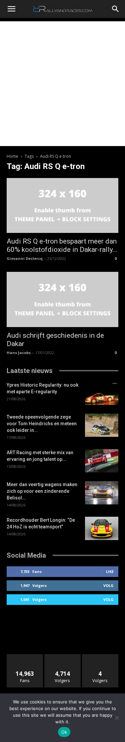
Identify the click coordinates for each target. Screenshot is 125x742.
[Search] (115, 9)
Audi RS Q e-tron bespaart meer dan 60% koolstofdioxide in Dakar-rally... (62, 245)
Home (12, 156)
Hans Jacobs (19, 352)
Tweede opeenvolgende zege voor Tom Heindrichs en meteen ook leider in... (42, 423)
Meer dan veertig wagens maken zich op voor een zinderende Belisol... (42, 491)
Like (110, 571)
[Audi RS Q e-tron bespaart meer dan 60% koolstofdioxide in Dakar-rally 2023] (62, 205)
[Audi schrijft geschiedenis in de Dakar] (62, 299)
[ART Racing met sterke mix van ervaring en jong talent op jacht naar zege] (101, 460)
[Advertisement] (62, 83)
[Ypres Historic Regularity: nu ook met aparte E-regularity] (101, 393)
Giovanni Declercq (25, 258)
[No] (116, 717)
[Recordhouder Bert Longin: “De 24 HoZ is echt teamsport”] (101, 528)
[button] (11, 9)
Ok (64, 732)
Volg (108, 585)
